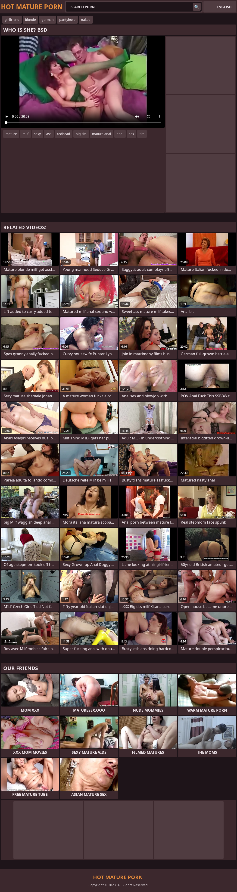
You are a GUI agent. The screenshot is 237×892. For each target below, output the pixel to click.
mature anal (101, 134)
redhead (63, 134)
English (224, 6)
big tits (81, 134)
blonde (30, 19)
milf (25, 134)
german (47, 19)
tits (142, 134)
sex (131, 134)
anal (120, 134)
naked (85, 19)
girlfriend (12, 19)
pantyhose (67, 19)
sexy (37, 134)
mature (11, 134)
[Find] (197, 7)
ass (48, 134)
